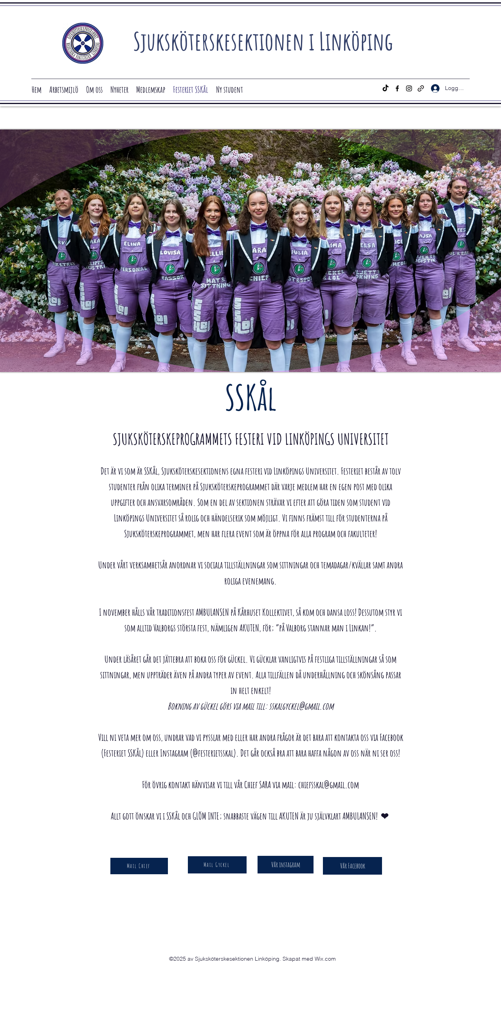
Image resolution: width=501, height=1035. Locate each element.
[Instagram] (409, 88)
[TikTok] (385, 88)
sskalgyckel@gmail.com (301, 706)
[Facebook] (397, 88)
